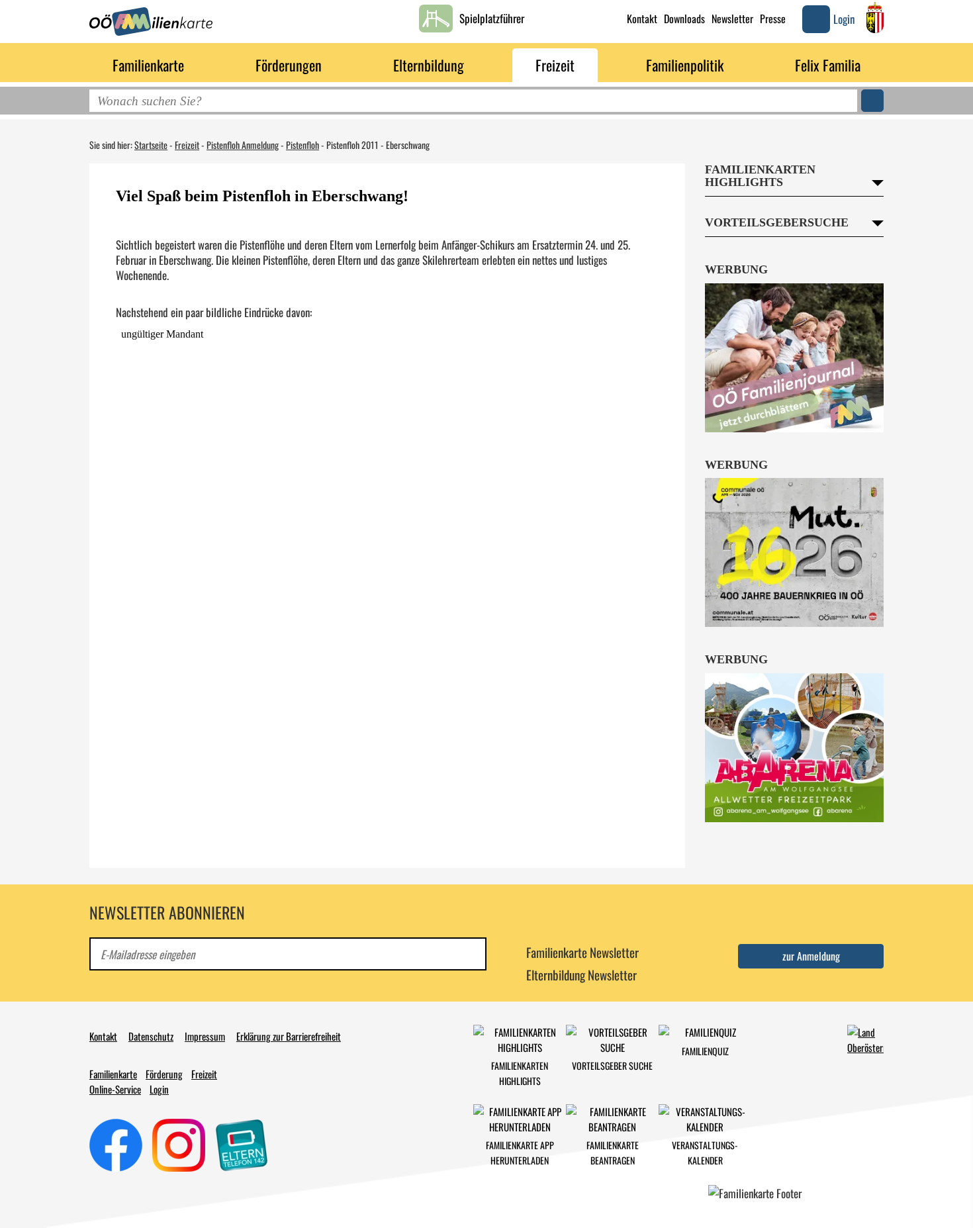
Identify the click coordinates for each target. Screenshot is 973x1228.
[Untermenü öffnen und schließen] (198, 63)
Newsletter (732, 18)
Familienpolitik (684, 64)
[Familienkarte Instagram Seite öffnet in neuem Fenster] (178, 1143)
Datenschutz (150, 1036)
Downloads (684, 18)
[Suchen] (872, 100)
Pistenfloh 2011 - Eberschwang (378, 145)
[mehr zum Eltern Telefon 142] (241, 1143)
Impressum (205, 1036)
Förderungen (288, 64)
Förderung (164, 1073)
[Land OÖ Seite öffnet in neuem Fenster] (875, 17)
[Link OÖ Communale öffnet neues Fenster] (794, 552)
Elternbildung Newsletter (581, 974)
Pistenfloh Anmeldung (243, 145)
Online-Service (115, 1089)
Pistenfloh (302, 145)
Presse (773, 18)
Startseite (150, 145)
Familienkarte (148, 64)
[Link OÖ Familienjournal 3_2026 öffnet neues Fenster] (794, 357)
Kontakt (642, 18)
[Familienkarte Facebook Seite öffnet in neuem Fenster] (115, 1143)
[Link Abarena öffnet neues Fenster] (794, 747)
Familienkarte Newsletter (582, 952)
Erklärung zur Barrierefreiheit (288, 1036)
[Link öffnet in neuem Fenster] (865, 1038)
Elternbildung (428, 64)
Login (159, 1089)
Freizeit (555, 64)
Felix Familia (827, 64)
